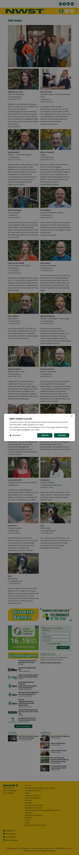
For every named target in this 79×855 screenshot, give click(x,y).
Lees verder (35, 430)
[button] (15, 435)
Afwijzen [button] (45, 435)
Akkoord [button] (61, 435)
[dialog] (39, 427)
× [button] (72, 416)
